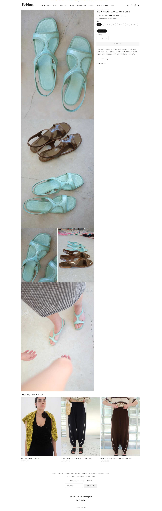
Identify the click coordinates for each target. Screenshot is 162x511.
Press (88, 476)
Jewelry (91, 5)
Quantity (99, 34)
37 (99, 24)
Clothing (63, 5)
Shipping (99, 18)
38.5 (120, 24)
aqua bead (101, 31)
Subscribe (90, 485)
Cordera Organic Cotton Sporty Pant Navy (76, 458)
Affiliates (80, 476)
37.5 (106, 24)
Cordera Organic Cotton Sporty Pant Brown (116, 458)
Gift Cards (71, 476)
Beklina (83, 507)
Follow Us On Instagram (81, 497)
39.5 (134, 24)
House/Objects (102, 5)
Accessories (81, 5)
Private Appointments (72, 473)
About (54, 473)
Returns (84, 473)
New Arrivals (45, 5)
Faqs (107, 473)
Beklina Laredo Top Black (31, 458)
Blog (93, 476)
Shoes (72, 5)
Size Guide (101, 63)
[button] (128, 5)
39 (127, 24)
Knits (55, 5)
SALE (112, 5)
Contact (60, 473)
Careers (101, 473)
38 (113, 24)
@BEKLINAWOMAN (81, 500)
